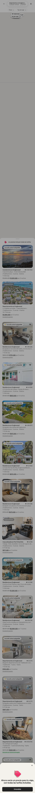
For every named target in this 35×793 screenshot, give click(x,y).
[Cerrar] (32, 765)
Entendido (17, 789)
